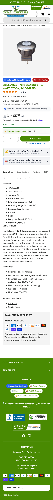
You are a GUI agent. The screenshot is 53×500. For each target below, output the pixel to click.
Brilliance (6, 101)
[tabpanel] (26, 242)
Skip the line (32, 131)
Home (5, 25)
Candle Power (14, 307)
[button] (43, 14)
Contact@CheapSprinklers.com (26, 452)
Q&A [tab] (46, 172)
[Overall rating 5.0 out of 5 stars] (10, 92)
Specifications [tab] (23, 172)
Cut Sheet (12, 303)
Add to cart (35, 138)
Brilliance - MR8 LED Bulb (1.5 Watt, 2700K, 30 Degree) (27, 25)
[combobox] (26, 20)
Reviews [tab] (36, 172)
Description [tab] (8, 172)
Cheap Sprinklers (13, 495)
